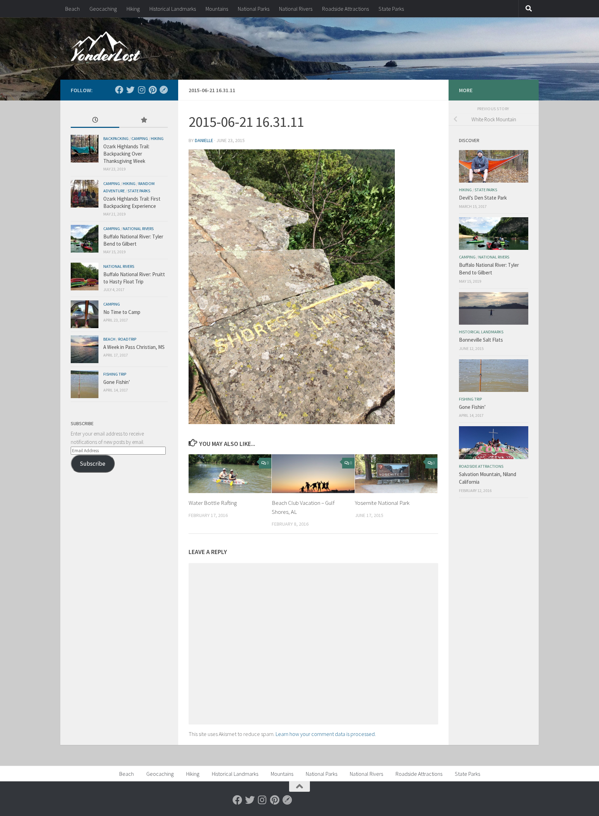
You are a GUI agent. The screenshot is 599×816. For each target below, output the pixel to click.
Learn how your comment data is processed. (326, 733)
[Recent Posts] (95, 120)
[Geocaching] (163, 90)
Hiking (133, 8)
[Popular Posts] (143, 120)
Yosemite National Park (382, 503)
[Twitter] (130, 90)
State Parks (391, 8)
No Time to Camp (121, 312)
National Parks (253, 8)
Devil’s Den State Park (483, 197)
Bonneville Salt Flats (481, 339)
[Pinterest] (152, 90)
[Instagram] (141, 90)
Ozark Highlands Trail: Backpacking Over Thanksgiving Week (126, 153)
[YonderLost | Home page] (105, 48)
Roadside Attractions (345, 8)
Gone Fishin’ (116, 382)
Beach (72, 8)
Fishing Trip (114, 374)
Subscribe (92, 463)
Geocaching (103, 8)
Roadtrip (127, 339)
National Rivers (295, 8)
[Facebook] (119, 90)
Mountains (217, 8)
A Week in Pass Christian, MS (134, 347)
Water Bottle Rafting (213, 503)
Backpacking (116, 138)
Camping (139, 138)
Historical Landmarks (172, 8)
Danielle (204, 140)
